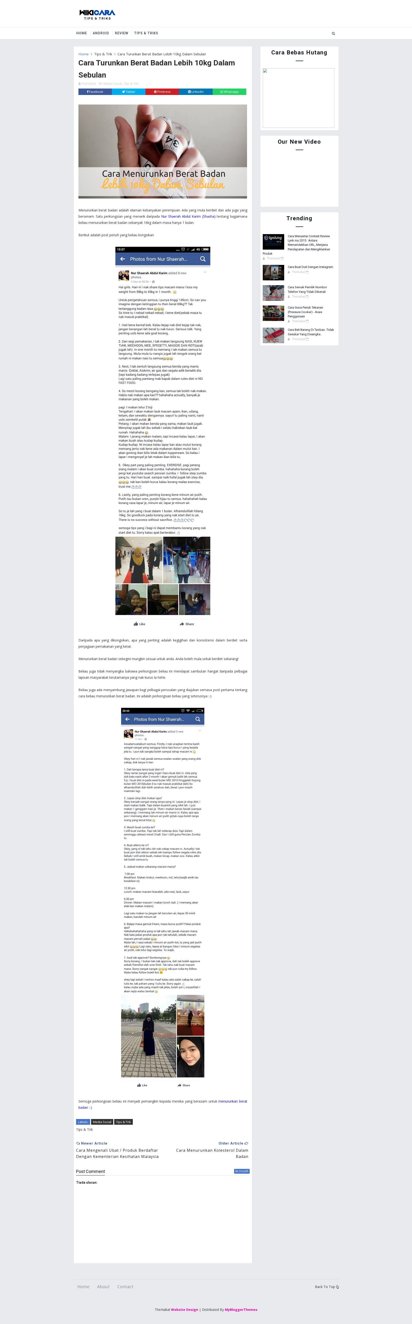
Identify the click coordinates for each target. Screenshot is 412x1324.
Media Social (112, 83)
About (103, 1286)
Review (121, 33)
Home (81, 33)
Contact (125, 1286)
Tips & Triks (146, 33)
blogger (241, 1171)
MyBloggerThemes (241, 1309)
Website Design (184, 1309)
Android (101, 33)
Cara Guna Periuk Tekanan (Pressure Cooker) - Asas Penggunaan (305, 312)
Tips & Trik (103, 54)
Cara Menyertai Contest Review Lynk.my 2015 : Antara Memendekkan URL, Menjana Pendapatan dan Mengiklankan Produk (296, 244)
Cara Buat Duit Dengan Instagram (310, 267)
